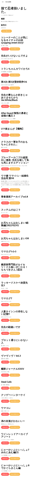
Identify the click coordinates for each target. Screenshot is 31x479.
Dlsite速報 (8, 2)
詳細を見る (5, 49)
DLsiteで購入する (6, 31)
